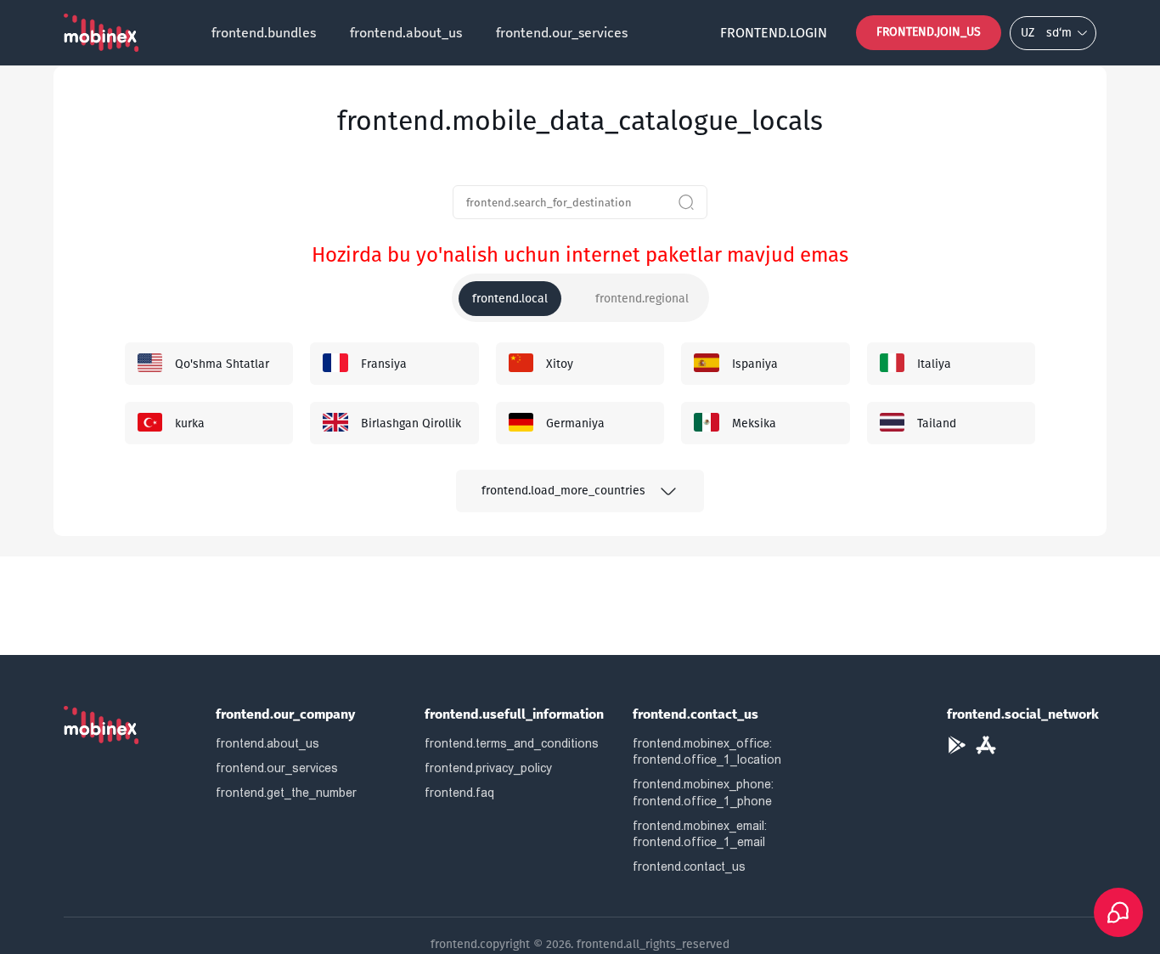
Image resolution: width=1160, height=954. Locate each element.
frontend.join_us (928, 32)
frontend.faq (459, 792)
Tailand (936, 423)
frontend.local (510, 298)
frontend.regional (642, 298)
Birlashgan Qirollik (411, 423)
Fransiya (384, 364)
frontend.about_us (406, 33)
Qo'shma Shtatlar (222, 364)
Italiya (934, 364)
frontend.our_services (562, 33)
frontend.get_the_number (286, 792)
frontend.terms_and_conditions (512, 743)
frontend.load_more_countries (563, 490)
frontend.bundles (263, 33)
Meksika (754, 423)
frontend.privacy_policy (488, 768)
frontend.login (773, 33)
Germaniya (575, 423)
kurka (190, 423)
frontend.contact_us (689, 866)
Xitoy (559, 364)
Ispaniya (755, 364)
